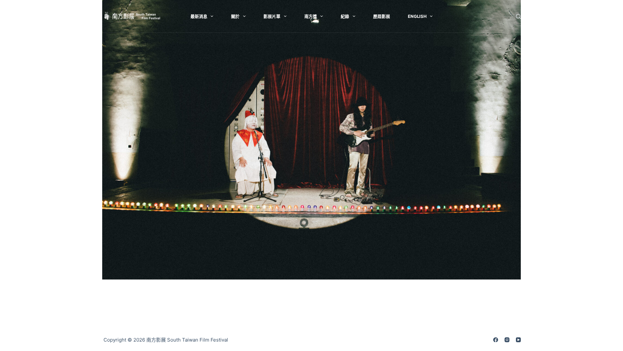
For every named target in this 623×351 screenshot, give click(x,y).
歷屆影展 (381, 16)
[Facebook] (495, 339)
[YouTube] (518, 339)
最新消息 (198, 16)
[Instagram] (507, 339)
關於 (235, 16)
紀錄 (345, 16)
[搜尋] (518, 16)
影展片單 (271, 16)
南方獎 (310, 16)
